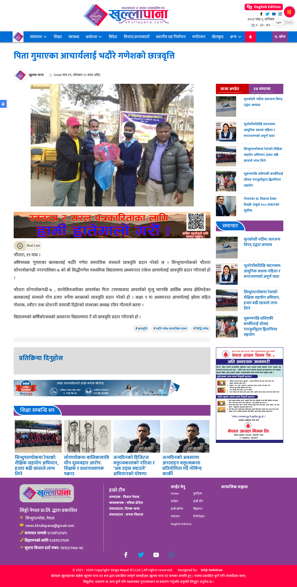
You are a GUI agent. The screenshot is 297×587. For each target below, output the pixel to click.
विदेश (113, 36)
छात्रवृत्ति (142, 328)
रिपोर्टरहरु (199, 516)
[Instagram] (280, 14)
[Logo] (126, 15)
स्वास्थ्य (73, 36)
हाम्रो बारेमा (177, 508)
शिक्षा (58, 36)
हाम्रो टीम (198, 501)
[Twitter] (267, 14)
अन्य (233, 36)
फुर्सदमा (197, 493)
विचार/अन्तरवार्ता (136, 36)
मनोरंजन (198, 36)
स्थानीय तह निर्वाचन (171, 36)
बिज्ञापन (197, 508)
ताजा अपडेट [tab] (229, 88)
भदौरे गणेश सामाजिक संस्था (171, 328)
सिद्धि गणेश (202, 328)
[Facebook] (261, 14)
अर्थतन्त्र (92, 36)
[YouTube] (274, 14)
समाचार (36, 36)
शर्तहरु (174, 501)
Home (175, 493)
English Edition (267, 7)
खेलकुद (218, 36)
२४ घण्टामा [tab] (262, 88)
